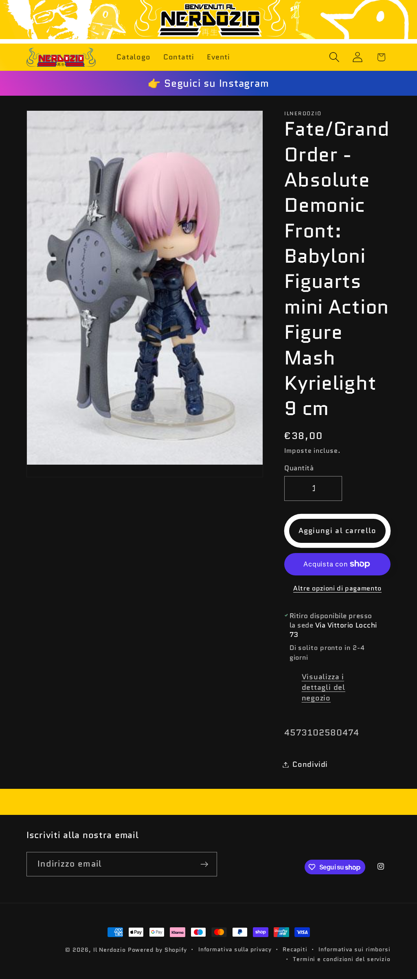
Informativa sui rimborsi (354, 949)
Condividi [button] (310, 764)
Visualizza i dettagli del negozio (323, 687)
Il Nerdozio (109, 950)
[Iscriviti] (204, 864)
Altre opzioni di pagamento (337, 588)
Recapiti (295, 949)
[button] (334, 57)
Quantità (299, 468)
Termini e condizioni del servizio (342, 959)
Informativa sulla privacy (235, 949)
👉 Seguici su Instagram (208, 83)
